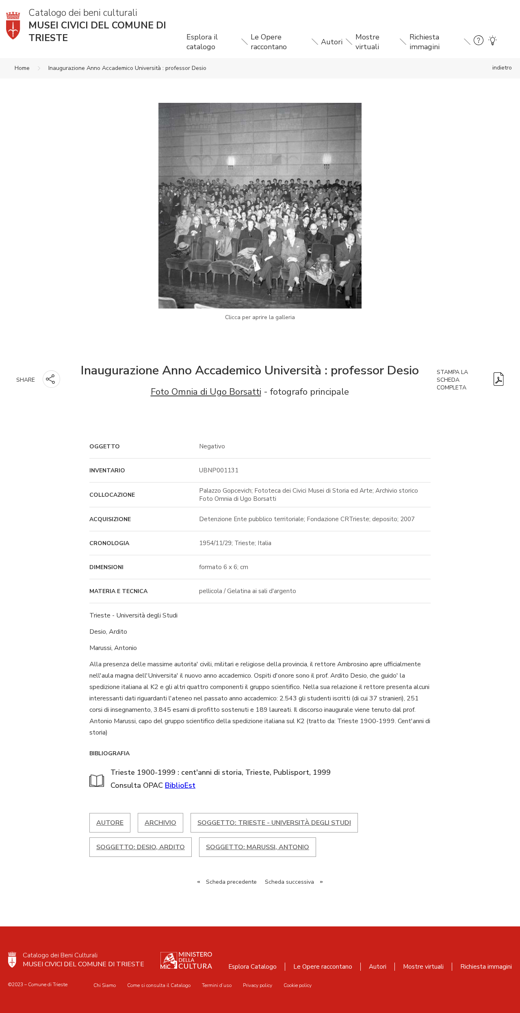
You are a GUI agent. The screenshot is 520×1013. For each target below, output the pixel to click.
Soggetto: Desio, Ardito (140, 847)
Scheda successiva (289, 882)
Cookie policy (298, 985)
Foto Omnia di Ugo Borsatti (206, 391)
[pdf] (499, 379)
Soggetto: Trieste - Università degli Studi (274, 822)
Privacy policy (257, 985)
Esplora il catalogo (202, 42)
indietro (502, 68)
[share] (51, 379)
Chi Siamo (104, 985)
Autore (110, 822)
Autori (331, 42)
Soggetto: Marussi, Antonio (257, 847)
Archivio (160, 822)
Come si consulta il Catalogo (159, 985)
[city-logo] (12, 960)
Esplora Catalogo (252, 967)
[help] (478, 41)
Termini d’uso (217, 985)
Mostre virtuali (367, 42)
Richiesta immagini (425, 42)
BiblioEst (180, 785)
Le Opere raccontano (269, 42)
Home (22, 68)
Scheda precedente (231, 882)
